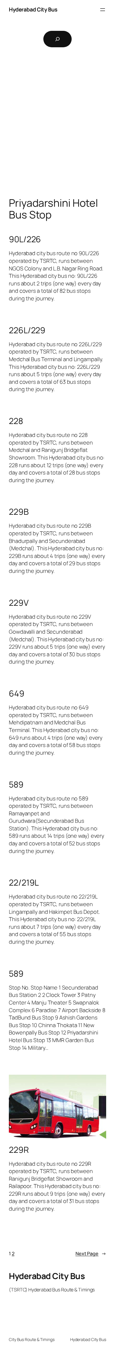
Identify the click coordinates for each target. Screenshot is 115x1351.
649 (16, 693)
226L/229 (27, 330)
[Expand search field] (57, 39)
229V (19, 603)
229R (19, 1150)
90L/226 (25, 239)
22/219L (24, 882)
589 (16, 784)
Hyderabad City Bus (33, 9)
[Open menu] (102, 9)
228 (16, 421)
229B (19, 511)
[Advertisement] (57, 131)
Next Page (90, 1253)
